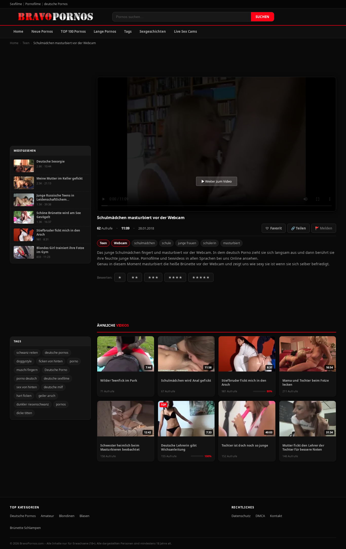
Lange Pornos (105, 31)
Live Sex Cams (185, 31)
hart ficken (23, 396)
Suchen (263, 16)
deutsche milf (53, 387)
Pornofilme (33, 4)
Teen (26, 43)
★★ (134, 277)
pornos (61, 404)
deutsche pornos (56, 352)
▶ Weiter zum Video (216, 181)
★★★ (153, 277)
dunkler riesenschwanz (32, 404)
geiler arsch (47, 396)
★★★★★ (201, 277)
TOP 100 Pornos (73, 31)
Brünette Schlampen (25, 527)
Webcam (120, 243)
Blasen (84, 515)
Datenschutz (241, 515)
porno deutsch (26, 378)
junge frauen (187, 243)
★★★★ (175, 277)
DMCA (260, 515)
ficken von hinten (51, 361)
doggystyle (24, 361)
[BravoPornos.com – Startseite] (58, 16)
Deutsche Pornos (23, 515)
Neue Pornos (42, 31)
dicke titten (24, 413)
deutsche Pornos (56, 4)
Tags (127, 31)
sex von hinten (26, 387)
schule (166, 243)
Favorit (273, 228)
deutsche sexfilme (56, 378)
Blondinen (66, 515)
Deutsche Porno (56, 370)
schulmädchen (144, 243)
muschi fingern (26, 370)
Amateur (47, 515)
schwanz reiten (27, 352)
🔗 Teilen (298, 228)
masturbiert (231, 243)
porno (74, 361)
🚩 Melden (323, 228)
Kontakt (276, 515)
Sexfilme (16, 4)
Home (18, 31)
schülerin (209, 243)
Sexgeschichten (153, 31)
